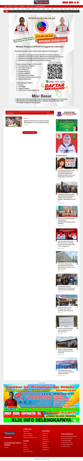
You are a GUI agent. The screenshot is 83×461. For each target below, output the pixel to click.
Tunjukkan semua (50, 113)
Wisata (56, 8)
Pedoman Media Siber (40, 6)
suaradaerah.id (45, 447)
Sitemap (65, 2)
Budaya (69, 8)
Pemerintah (27, 8)
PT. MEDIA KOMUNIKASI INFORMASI (69, 436)
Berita (9, 8)
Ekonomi (52, 8)
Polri (73, 8)
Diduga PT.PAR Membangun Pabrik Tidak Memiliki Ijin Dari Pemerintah (65, 351)
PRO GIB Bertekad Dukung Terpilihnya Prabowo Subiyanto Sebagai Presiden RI (66, 372)
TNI (76, 8)
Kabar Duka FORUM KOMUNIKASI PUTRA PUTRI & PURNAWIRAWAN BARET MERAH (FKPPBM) (66, 221)
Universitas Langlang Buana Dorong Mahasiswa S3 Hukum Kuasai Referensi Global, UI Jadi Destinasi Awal (66, 266)
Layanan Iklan (26, 431)
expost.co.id (44, 435)
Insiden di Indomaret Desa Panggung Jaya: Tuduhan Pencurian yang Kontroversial (65, 309)
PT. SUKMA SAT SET (65, 446)
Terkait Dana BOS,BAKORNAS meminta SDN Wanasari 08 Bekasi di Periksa (65, 330)
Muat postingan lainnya (30, 132)
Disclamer (25, 447)
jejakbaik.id (44, 443)
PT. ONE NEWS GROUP (66, 440)
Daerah (13, 8)
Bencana (44, 8)
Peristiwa (39, 8)
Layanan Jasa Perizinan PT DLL (30, 437)
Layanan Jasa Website (28, 435)
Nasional (18, 8)
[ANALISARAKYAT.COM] (41, 4)
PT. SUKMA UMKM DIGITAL (67, 444)
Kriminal (33, 8)
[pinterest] (9, 440)
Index (71, 2)
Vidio (79, 8)
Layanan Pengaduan (27, 433)
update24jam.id (45, 449)
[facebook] (4, 440)
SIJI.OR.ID (6, 447)
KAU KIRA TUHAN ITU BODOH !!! (43, 11)
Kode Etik (16, 6)
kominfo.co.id (45, 433)
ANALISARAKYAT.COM (45, 459)
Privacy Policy (30, 6)
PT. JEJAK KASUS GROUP (66, 438)
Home (5, 6)
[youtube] (9, 2)
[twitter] (5, 2)
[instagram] (7, 2)
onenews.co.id (45, 439)
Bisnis (48, 8)
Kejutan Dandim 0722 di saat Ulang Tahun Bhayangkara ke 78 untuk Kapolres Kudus (36, 121)
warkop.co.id (45, 437)
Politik (22, 8)
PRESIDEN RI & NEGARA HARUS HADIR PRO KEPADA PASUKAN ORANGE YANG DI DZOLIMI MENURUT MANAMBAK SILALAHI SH (67, 198)
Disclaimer (22, 6)
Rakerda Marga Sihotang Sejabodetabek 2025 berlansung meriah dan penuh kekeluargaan (66, 288)
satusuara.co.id (45, 441)
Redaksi (10, 6)
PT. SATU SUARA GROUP (66, 442)
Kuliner (61, 8)
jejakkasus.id (45, 445)
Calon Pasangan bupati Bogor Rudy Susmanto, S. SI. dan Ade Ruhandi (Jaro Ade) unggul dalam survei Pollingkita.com (66, 244)
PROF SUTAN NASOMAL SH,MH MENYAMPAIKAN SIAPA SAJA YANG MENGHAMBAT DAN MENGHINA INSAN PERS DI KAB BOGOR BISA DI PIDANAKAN (66, 173)
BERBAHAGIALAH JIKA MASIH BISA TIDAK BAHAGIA (27, 11)
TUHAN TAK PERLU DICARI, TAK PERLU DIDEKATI (58, 11)
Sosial (65, 8)
